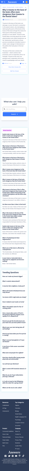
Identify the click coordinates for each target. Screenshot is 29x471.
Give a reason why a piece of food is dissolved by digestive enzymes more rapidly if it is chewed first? (13, 314)
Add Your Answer (14, 71)
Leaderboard (5, 405)
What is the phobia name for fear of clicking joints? (12, 307)
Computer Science (19, 422)
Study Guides (5, 440)
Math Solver (5, 443)
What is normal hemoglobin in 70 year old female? (13, 340)
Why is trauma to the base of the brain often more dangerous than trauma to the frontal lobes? (14, 13)
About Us (17, 431)
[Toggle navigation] (2, 2)
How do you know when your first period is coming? (14, 334)
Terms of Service (19, 437)
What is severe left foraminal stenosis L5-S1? (14, 369)
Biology (17, 411)
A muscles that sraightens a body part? (13, 286)
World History (18, 414)
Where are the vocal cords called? (12, 388)
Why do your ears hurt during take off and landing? (13, 328)
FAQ (3, 446)
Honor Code (5, 434)
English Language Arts (20, 417)
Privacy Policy (18, 440)
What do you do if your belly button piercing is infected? (12, 375)
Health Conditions (19, 7)
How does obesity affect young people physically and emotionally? (13, 358)
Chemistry (17, 408)
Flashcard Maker (6, 437)
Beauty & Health (10, 7)
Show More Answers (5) (14, 67)
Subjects (4, 7)
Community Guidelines (8, 431)
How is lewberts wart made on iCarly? (13, 302)
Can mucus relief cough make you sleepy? (14, 297)
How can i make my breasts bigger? (12, 276)
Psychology (18, 419)
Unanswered (5, 411)
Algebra (17, 405)
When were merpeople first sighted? (12, 353)
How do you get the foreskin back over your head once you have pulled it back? (14, 321)
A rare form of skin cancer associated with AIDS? (13, 347)
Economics (17, 425)
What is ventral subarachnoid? (11, 281)
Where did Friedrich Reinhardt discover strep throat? (13, 291)
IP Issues (17, 448)
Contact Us (18, 434)
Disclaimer (17, 443)
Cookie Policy (18, 446)
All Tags (4, 408)
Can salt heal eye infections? (10, 364)
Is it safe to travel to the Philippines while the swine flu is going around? (12, 382)
